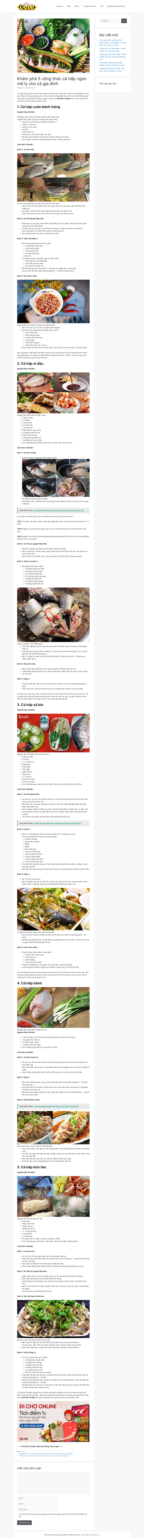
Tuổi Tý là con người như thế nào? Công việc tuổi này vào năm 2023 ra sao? (44, 1456)
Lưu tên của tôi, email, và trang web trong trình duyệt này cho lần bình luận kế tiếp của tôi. (53, 1515)
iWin (101, 6)
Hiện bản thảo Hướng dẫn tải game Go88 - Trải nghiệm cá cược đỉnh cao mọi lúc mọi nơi (112, 42)
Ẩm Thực (22, 1451)
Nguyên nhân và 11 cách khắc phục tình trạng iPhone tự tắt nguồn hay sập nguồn (46, 1453)
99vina (77, 6)
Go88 (69, 6)
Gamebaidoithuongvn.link (116, 6)
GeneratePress (94, 1535)
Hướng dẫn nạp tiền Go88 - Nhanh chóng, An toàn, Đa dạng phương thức (113, 56)
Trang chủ (59, 6)
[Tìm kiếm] (124, 21)
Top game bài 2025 (89, 6)
